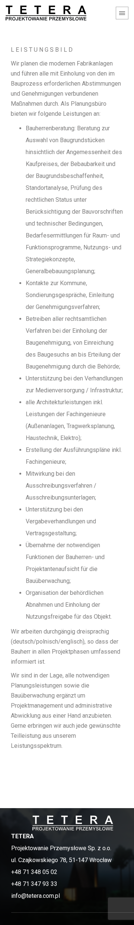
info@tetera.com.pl (35, 895)
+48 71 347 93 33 (34, 883)
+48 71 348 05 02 (34, 871)
